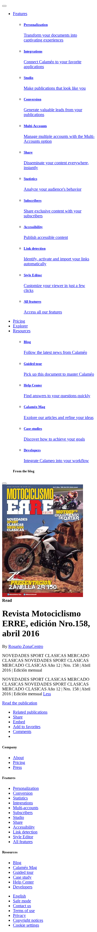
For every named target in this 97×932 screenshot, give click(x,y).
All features (23, 841)
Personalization (26, 788)
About (18, 757)
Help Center (23, 882)
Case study (22, 877)
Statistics (20, 798)
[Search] (4, 483)
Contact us (22, 905)
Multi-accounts (25, 807)
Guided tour (23, 872)
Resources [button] (21, 331)
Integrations (23, 803)
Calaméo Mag (25, 867)
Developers (22, 887)
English (19, 896)
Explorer (20, 326)
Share (18, 822)
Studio (18, 817)
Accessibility (24, 827)
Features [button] (20, 13)
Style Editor (23, 837)
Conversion (23, 793)
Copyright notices (28, 920)
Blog (17, 862)
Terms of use (24, 910)
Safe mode (22, 901)
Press (17, 767)
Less (47, 694)
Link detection (25, 832)
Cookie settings (26, 925)
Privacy (19, 915)
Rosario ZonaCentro (25, 646)
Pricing (19, 321)
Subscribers (23, 812)
